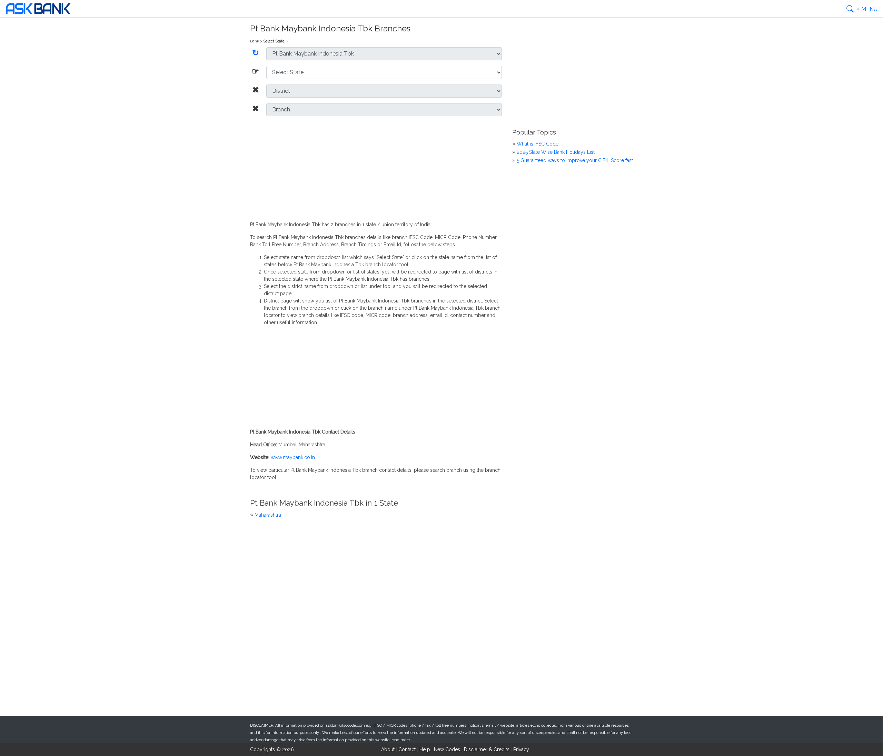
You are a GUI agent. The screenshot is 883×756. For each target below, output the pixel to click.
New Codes (447, 749)
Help (424, 749)
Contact (407, 749)
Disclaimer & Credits (486, 749)
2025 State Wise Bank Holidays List (556, 152)
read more (400, 739)
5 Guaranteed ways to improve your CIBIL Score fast (575, 160)
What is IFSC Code (537, 144)
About (388, 749)
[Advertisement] (376, 170)
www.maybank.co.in (293, 457)
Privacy (521, 749)
